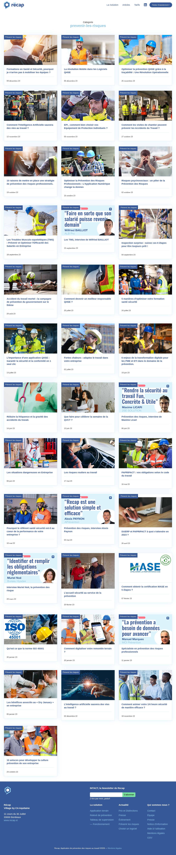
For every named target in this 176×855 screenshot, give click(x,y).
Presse (122, 815)
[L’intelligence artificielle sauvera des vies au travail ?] (88, 685)
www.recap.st (11, 820)
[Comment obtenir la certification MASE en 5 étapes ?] (145, 567)
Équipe (150, 815)
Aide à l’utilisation (156, 828)
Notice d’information (157, 824)
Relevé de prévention (101, 815)
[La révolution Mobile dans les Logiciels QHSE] (88, 50)
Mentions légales (156, 833)
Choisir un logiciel (128, 828)
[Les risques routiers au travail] (88, 453)
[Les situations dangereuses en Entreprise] (30, 453)
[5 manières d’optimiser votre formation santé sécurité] (145, 279)
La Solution (112, 5)
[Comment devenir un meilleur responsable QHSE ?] (88, 279)
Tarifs (137, 5)
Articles (126, 5)
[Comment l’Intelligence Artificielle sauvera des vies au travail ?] (30, 105)
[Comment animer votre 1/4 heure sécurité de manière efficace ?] (145, 685)
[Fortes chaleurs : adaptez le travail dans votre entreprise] (88, 338)
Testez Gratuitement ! (161, 5)
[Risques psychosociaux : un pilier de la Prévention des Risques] (145, 161)
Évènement (124, 819)
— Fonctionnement (100, 824)
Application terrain (99, 810)
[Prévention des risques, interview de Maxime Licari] (145, 397)
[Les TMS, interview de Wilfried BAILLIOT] (88, 220)
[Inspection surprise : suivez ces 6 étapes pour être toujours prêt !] (145, 223)
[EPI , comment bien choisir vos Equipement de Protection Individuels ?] (88, 105)
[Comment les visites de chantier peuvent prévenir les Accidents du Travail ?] (145, 105)
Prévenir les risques (13, 37)
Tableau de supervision (102, 819)
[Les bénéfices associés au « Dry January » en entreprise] (30, 684)
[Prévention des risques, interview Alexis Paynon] (88, 509)
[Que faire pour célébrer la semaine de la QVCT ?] (88, 397)
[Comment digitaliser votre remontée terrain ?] (88, 629)
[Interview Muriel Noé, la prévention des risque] (30, 568)
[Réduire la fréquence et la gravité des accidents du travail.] (30, 397)
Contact (151, 810)
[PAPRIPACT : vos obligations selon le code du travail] (145, 453)
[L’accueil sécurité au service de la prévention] (88, 570)
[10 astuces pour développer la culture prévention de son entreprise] (30, 740)
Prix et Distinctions (128, 810)
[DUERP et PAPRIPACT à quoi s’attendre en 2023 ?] (145, 512)
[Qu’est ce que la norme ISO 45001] (30, 629)
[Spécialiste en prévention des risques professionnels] (145, 629)
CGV (149, 837)
